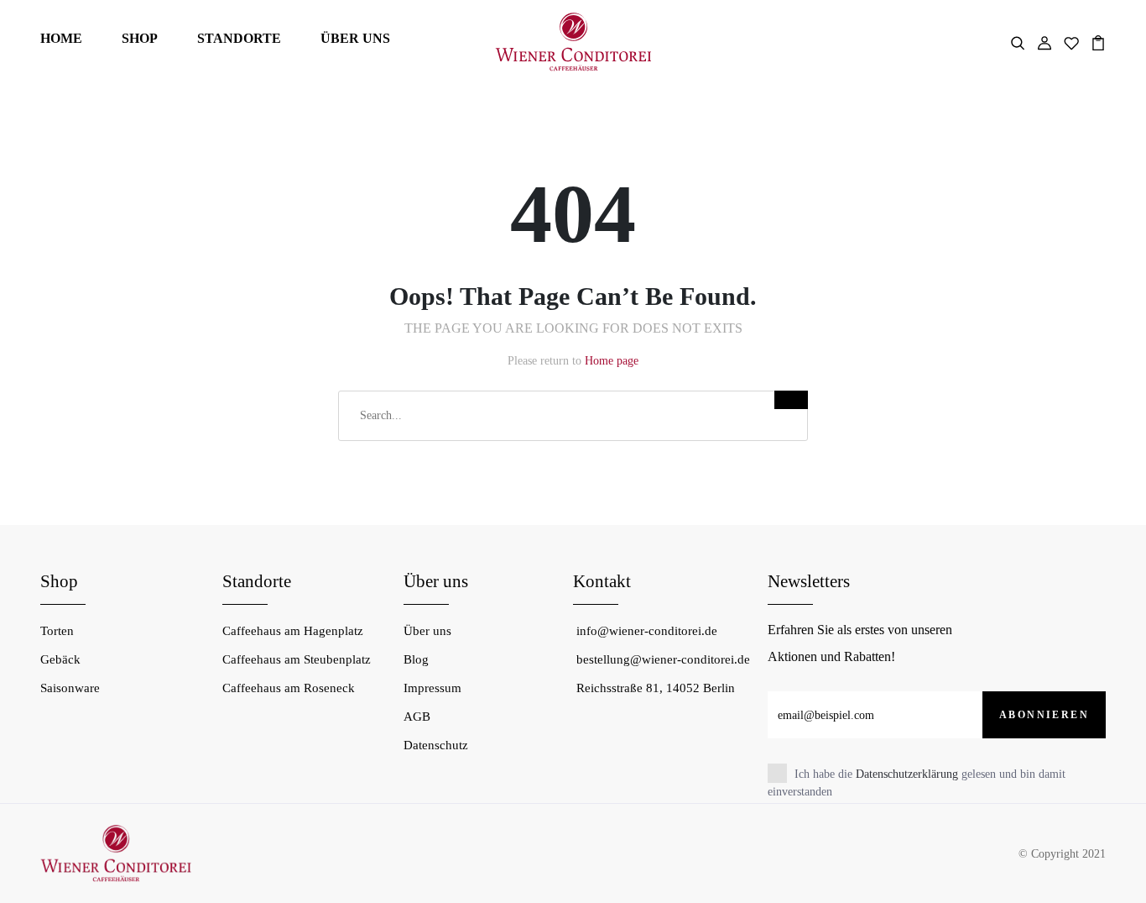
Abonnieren (1044, 715)
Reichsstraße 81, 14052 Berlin (655, 688)
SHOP (140, 38)
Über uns (427, 631)
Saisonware (70, 688)
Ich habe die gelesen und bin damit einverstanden (916, 783)
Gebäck (60, 659)
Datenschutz (436, 745)
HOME (61, 38)
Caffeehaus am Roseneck (288, 688)
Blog (416, 659)
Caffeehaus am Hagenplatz (292, 631)
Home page (611, 360)
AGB (417, 716)
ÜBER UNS (355, 38)
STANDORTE (239, 38)
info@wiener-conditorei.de (646, 631)
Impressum (432, 688)
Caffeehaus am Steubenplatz (296, 659)
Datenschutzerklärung (907, 774)
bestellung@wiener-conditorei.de (663, 659)
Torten (57, 631)
